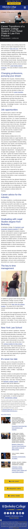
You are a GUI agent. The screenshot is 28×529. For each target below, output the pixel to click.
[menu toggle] (25, 7)
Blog (17, 513)
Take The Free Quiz (14, 3)
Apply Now (15, 496)
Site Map (16, 517)
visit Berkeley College (11, 398)
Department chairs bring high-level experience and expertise (19, 428)
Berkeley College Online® (11, 381)
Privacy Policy (16, 527)
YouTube (20, 513)
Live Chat (15, 481)
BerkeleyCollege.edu (7, 409)
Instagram (14, 513)
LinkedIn (11, 513)
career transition (18, 92)
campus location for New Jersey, (13, 344)
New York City (14, 48)
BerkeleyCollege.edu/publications (9, 411)
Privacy (11, 517)
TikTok (23, 513)
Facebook (5, 513)
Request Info (15, 488)
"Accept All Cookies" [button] (22, 521)
